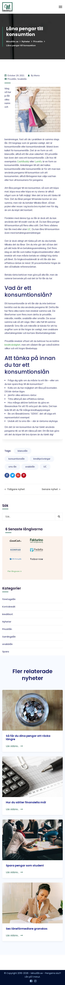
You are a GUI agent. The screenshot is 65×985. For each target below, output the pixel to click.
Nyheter (26, 41)
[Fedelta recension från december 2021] (36, 549)
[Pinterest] (23, 475)
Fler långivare (14, 571)
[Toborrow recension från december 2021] (36, 558)
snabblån (22, 79)
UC (29, 229)
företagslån (9, 599)
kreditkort (7, 614)
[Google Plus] (18, 475)
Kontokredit (8, 606)
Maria (37, 75)
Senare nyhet (50, 489)
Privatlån (38, 41)
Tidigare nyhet (15, 489)
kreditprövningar (41, 458)
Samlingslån (9, 636)
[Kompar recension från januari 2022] (15, 549)
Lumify (38, 161)
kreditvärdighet (12, 344)
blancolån (23, 450)
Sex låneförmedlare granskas (26, 928)
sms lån (12, 466)
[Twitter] (12, 475)
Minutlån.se (12, 41)
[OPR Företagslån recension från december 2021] (15, 558)
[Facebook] (7, 475)
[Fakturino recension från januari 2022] (36, 540)
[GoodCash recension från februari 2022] (15, 540)
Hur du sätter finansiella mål (26, 802)
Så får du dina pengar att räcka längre (28, 737)
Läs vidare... (12, 746)
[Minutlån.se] (7, 6)
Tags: (8, 450)
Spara (5, 651)
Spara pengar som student (25, 865)
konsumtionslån (16, 458)
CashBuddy (23, 161)
